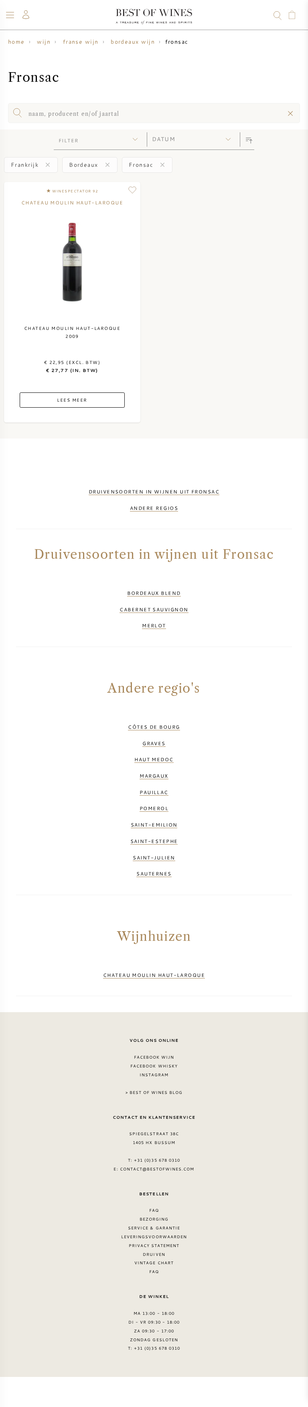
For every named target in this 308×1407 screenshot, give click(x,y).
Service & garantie (154, 1228)
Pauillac (154, 792)
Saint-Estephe (154, 841)
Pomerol (154, 808)
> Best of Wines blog (154, 1092)
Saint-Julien (154, 857)
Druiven (154, 1254)
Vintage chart (154, 1262)
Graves (154, 743)
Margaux (154, 775)
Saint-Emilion (154, 824)
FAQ (154, 1210)
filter (69, 140)
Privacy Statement (154, 1245)
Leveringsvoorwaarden (154, 1236)
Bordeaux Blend (153, 593)
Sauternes (153, 873)
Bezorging (154, 1219)
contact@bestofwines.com (157, 1169)
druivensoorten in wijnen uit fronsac (154, 491)
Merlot (154, 625)
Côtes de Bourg (154, 727)
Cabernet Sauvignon (154, 609)
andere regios (154, 508)
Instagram (154, 1074)
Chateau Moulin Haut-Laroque (154, 975)
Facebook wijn (154, 1057)
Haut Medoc (154, 759)
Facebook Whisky (154, 1066)
